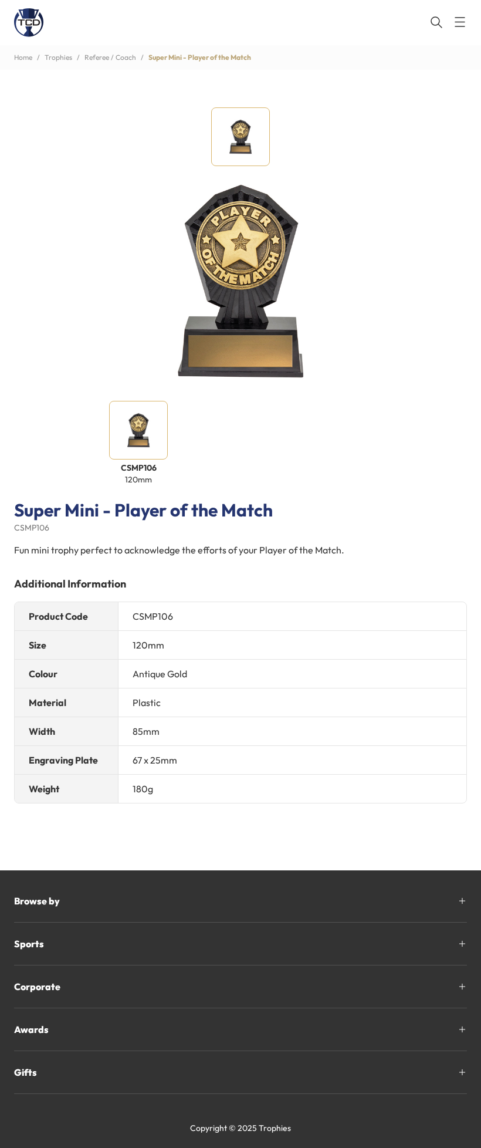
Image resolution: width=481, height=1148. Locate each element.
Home (23, 57)
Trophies (58, 57)
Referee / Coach (110, 57)
